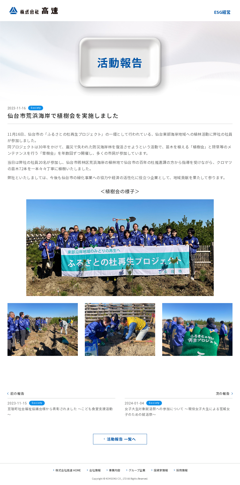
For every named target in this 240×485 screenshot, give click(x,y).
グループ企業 (137, 470)
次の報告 (223, 393)
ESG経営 (222, 12)
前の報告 (17, 393)
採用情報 (182, 470)
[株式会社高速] (33, 11)
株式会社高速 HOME (68, 470)
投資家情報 (161, 470)
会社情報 (95, 470)
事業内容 (114, 470)
